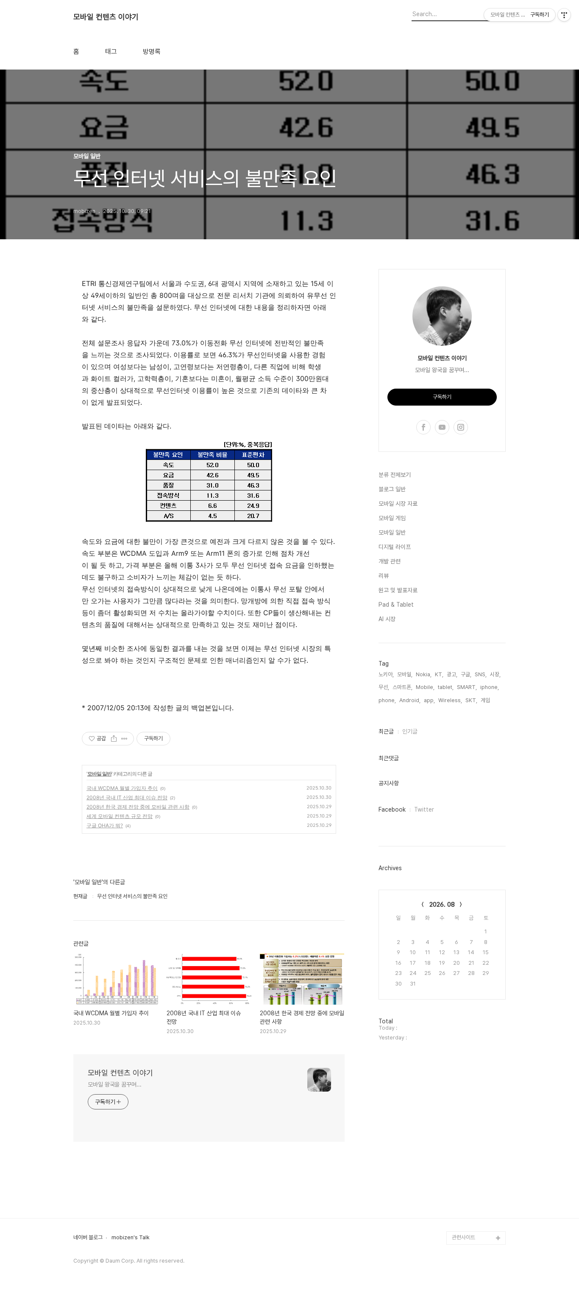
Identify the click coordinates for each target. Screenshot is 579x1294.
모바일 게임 (392, 518)
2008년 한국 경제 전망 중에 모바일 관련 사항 (137, 807)
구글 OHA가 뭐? (104, 825)
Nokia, (423, 674)
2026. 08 (442, 904)
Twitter (424, 809)
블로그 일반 (392, 489)
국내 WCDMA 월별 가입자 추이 (122, 788)
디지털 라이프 (395, 546)
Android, (409, 700)
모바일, (404, 674)
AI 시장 (387, 619)
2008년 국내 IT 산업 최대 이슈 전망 (126, 797)
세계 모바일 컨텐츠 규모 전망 (119, 816)
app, (429, 700)
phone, (387, 700)
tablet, (446, 687)
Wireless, (450, 700)
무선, (384, 687)
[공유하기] (114, 738)
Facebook (392, 809)
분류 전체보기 (395, 474)
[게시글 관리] (124, 738)
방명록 (152, 52)
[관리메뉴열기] (564, 14)
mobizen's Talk (130, 1238)
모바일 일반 (99, 773)
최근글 (386, 731)
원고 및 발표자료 (398, 590)
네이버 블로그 (88, 1238)
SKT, (471, 700)
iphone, (489, 687)
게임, (486, 700)
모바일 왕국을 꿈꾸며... (115, 1084)
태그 (111, 52)
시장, (495, 674)
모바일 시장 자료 (398, 503)
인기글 (410, 731)
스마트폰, (402, 687)
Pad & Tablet (396, 604)
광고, (452, 674)
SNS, (481, 674)
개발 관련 (390, 561)
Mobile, (425, 687)
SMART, (467, 687)
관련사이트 (463, 1237)
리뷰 (384, 575)
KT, (439, 674)
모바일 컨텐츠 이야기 (106, 17)
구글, (466, 674)
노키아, (386, 674)
